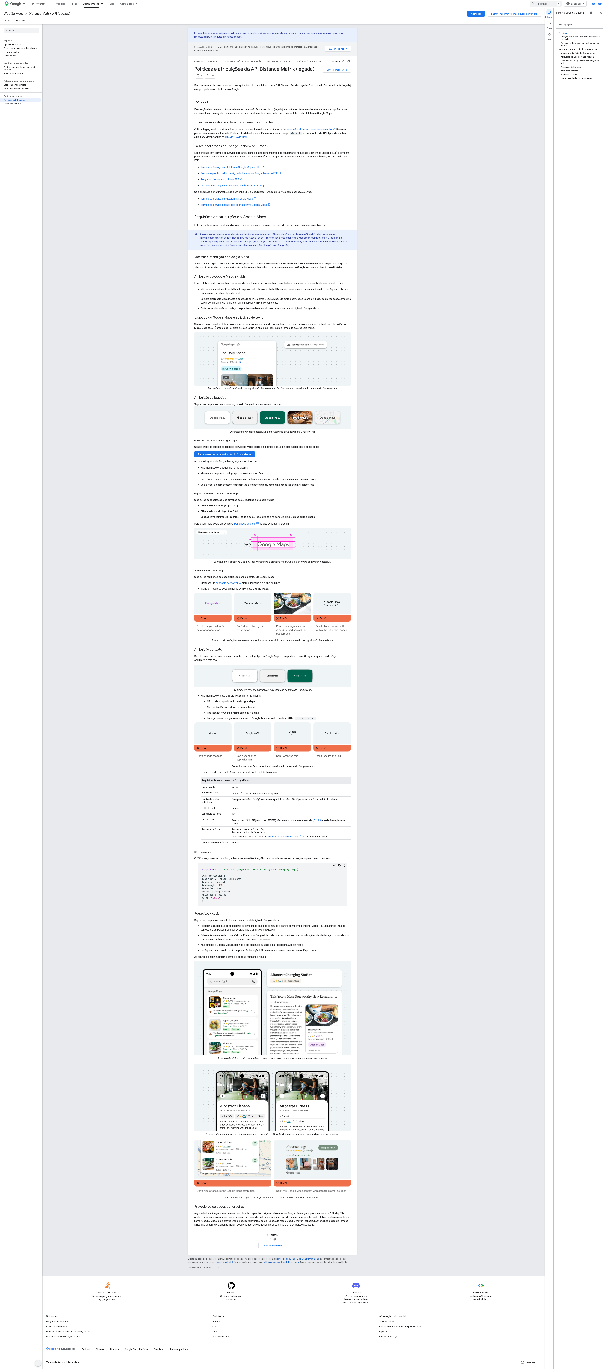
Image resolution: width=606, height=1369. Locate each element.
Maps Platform (33, 4)
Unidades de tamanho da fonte (282, 836)
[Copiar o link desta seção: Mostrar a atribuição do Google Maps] (252, 257)
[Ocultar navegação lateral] (38, 1363)
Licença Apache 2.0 (224, 1262)
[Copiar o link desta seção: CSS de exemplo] (216, 852)
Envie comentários (337, 69)
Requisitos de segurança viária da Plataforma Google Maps (233, 185)
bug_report (591, 13)
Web (214, 1331)
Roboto (235, 793)
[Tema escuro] (339, 865)
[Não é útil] (348, 61)
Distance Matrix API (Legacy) (49, 14)
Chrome (100, 1349)
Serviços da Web (220, 1336)
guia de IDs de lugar (236, 137)
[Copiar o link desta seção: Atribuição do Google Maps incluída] (248, 277)
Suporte (383, 1331)
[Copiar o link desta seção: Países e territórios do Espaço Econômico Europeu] (271, 146)
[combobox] (546, 4)
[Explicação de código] (334, 865)
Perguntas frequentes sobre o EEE (220, 179)
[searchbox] (21, 30)
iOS (214, 1326)
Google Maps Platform (233, 61)
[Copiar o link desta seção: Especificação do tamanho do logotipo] (242, 494)
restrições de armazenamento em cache (309, 129)
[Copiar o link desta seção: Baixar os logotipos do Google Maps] (240, 441)
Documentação (91, 3)
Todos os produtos (179, 1349)
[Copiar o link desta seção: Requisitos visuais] (223, 914)
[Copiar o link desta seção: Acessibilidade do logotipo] (228, 571)
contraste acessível (227, 583)
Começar (476, 13)
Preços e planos (387, 1321)
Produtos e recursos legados (227, 36)
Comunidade (127, 3)
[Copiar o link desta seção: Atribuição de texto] (225, 650)
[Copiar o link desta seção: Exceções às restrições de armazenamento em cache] (276, 122)
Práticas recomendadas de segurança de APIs (69, 1331)
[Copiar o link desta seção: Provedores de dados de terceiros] (247, 1207)
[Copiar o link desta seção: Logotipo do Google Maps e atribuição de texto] (266, 318)
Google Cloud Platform (136, 1349)
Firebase (114, 1349)
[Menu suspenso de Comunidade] (137, 4)
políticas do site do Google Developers (281, 1262)
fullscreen (596, 13)
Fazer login (596, 4)
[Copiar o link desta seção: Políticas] (211, 101)
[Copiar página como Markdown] (208, 75)
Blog (112, 3)
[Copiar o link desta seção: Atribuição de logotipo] (229, 398)
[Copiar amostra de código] (344, 865)
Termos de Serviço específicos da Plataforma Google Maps (234, 204)
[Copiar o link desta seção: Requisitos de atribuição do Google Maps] (269, 217)
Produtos (60, 3)
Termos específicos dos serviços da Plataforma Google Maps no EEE (239, 173)
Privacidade (74, 1362)
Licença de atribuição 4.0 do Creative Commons (297, 1259)
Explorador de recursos (57, 1326)
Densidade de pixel (244, 523)
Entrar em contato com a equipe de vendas (514, 13)
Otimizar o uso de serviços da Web (63, 1336)
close (601, 13)
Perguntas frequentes (57, 1321)
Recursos (21, 20)
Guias (7, 20)
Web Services (14, 14)
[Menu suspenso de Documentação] (103, 4)
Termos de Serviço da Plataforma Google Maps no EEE (231, 167)
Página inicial (200, 61)
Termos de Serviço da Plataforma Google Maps (227, 198)
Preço (74, 3)
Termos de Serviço (388, 1336)
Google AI (158, 1349)
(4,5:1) (314, 820)
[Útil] (343, 61)
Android (216, 1321)
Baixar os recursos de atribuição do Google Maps (224, 454)
